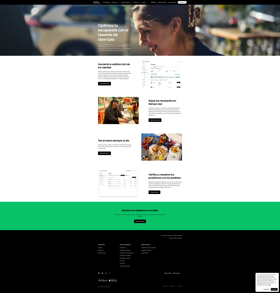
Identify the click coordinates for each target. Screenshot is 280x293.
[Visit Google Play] (103, 280)
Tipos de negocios (125, 2)
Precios (144, 2)
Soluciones (114, 2)
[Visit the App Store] (113, 280)
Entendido (274, 289)
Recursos (136, 2)
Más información (104, 83)
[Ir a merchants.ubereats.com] (96, 2)
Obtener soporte (162, 2)
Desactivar (266, 289)
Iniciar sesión (173, 2)
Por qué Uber (106, 2)
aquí (270, 285)
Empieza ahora (182, 2)
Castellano (169, 273)
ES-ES (154, 2)
